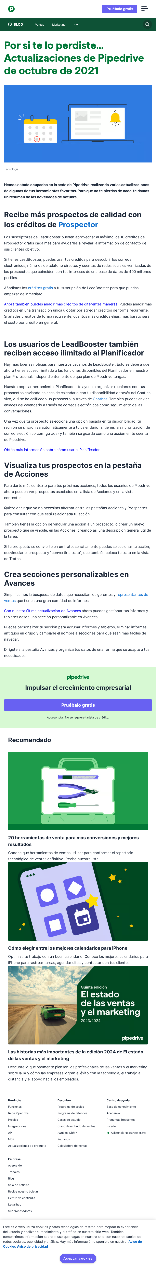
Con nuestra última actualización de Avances (42, 611)
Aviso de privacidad (32, 1246)
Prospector (78, 224)
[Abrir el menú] (144, 9)
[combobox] (76, 24)
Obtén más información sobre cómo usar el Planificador (52, 450)
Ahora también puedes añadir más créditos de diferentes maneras (60, 304)
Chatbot (100, 399)
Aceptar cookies (78, 1258)
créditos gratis (40, 288)
